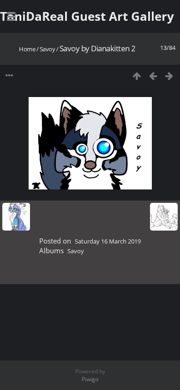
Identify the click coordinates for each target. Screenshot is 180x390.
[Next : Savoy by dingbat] (169, 75)
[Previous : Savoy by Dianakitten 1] (153, 75)
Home (27, 49)
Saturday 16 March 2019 (108, 241)
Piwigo (90, 379)
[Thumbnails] (137, 75)
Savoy (47, 49)
